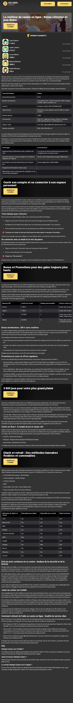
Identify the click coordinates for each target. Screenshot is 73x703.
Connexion (64, 4)
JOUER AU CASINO (10, 26)
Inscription (48, 4)
